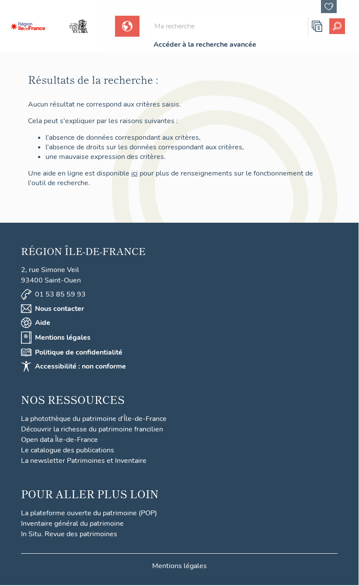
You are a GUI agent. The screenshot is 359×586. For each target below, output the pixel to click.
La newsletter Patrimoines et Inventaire (83, 460)
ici (134, 173)
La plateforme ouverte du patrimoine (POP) (89, 513)
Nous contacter (59, 309)
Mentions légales (63, 337)
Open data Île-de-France (59, 440)
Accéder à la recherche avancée (204, 44)
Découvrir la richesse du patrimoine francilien (92, 429)
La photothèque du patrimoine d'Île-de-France (94, 419)
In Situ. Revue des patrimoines (69, 534)
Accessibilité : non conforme (80, 366)
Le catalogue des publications (67, 450)
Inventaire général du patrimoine (72, 523)
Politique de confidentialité (78, 352)
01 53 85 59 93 (60, 294)
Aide (42, 322)
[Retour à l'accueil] (28, 26)
